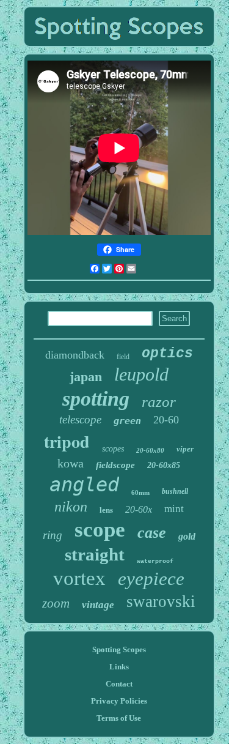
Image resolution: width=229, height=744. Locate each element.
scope (100, 529)
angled (84, 484)
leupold (141, 374)
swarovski (160, 601)
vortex (79, 578)
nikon (70, 507)
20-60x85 (163, 465)
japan (86, 376)
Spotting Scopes (119, 649)
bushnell (175, 491)
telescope (80, 419)
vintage (98, 605)
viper (185, 448)
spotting (95, 398)
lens (106, 510)
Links (119, 666)
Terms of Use (118, 718)
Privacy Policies (119, 700)
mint (174, 509)
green (127, 420)
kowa (70, 463)
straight (95, 554)
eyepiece (151, 578)
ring (52, 535)
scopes (113, 448)
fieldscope (115, 465)
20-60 (166, 420)
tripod (67, 441)
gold (186, 536)
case (151, 532)
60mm (140, 492)
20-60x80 (150, 450)
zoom (56, 603)
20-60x (138, 509)
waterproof (155, 561)
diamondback (74, 355)
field (123, 356)
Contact (119, 683)
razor (159, 401)
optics (167, 354)
